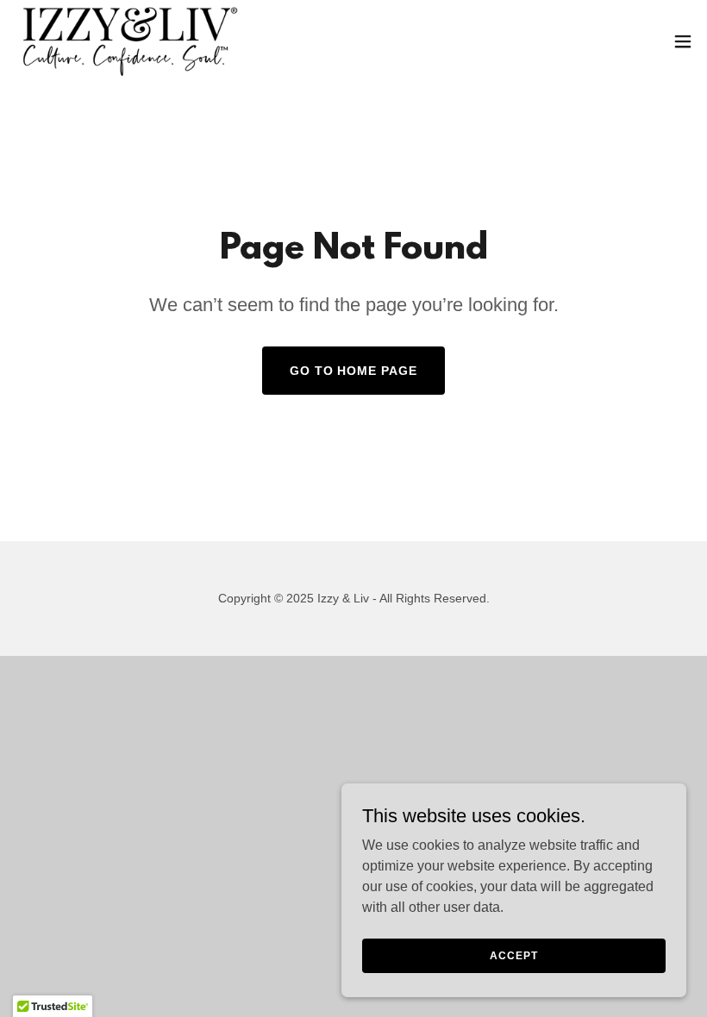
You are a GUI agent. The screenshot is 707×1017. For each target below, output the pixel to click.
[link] (129, 41)
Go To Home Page (354, 370)
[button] (683, 41)
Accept (513, 955)
